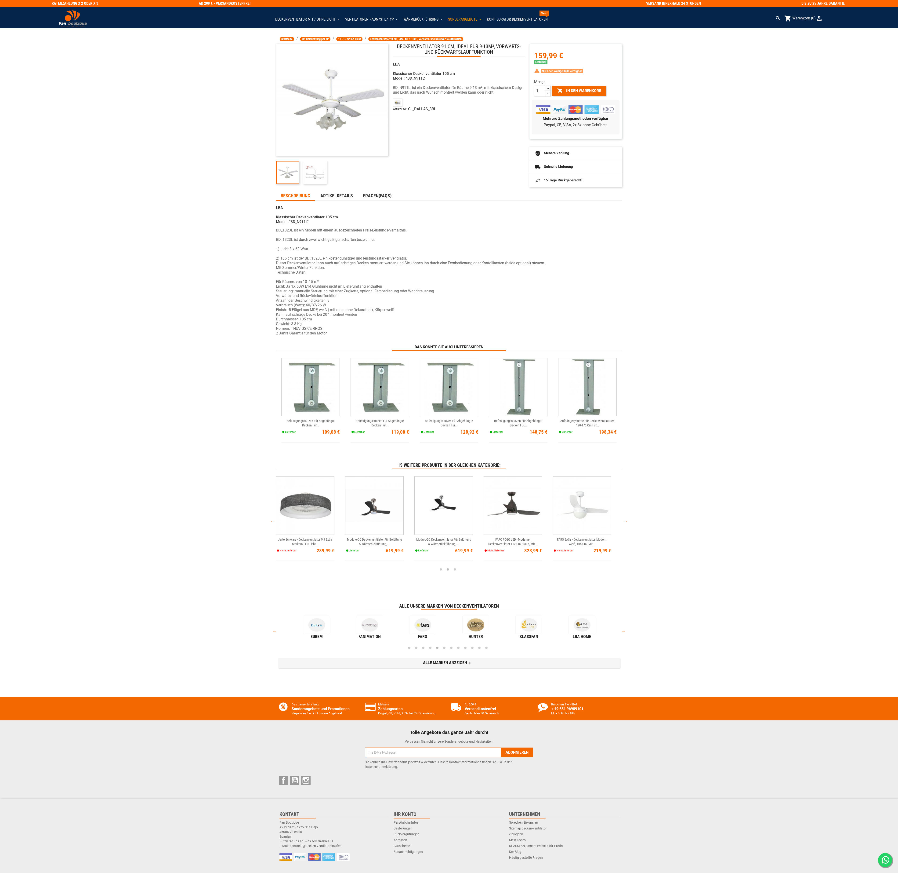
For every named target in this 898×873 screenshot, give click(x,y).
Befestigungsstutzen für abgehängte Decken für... (310, 423)
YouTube (294, 780)
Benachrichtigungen (408, 852)
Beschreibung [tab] (295, 195)
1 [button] (441, 569)
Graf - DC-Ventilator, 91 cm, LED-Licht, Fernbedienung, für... (582, 542)
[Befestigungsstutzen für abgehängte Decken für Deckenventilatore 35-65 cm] (449, 387)
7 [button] (451, 648)
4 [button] (430, 648)
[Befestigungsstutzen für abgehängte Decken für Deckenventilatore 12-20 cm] (310, 387)
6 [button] (444, 648)
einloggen (516, 834)
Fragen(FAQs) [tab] (377, 195)
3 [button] (455, 569)
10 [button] (472, 648)
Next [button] (625, 521)
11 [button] (479, 648)
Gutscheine (402, 846)
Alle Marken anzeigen (448, 663)
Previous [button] (272, 521)
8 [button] (458, 648)
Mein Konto (517, 840)
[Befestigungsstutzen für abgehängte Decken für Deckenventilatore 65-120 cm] (518, 387)
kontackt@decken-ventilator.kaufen (315, 846)
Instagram (306, 780)
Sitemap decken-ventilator (528, 828)
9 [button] (465, 648)
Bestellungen (403, 828)
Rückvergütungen (406, 834)
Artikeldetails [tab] (336, 195)
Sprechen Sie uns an (523, 822)
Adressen (400, 840)
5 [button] (437, 648)
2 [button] (448, 569)
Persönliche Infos (406, 822)
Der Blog (515, 852)
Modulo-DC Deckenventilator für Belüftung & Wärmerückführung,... (443, 542)
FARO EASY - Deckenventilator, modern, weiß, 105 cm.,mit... (305, 542)
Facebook (283, 780)
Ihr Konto (405, 814)
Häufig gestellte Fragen (526, 857)
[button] (465, 19)
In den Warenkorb (579, 90)
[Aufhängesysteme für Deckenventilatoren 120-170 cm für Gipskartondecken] (587, 387)
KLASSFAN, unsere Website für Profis (536, 846)
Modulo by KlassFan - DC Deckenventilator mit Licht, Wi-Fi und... (374, 542)
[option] (310, 521)
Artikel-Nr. (400, 109)
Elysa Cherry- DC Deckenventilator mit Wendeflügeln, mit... (513, 542)
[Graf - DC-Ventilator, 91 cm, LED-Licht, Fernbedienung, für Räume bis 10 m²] (582, 505)
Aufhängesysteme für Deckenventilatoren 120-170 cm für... (587, 423)
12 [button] (486, 648)
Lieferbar (540, 62)
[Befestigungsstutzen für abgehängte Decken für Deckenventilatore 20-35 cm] (380, 387)
